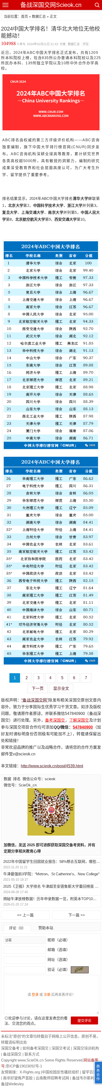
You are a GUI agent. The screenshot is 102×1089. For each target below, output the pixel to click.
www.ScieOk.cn (31, 1060)
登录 (35, 994)
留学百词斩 (91, 1072)
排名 (17, 779)
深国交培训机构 (86, 1048)
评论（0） (17, 928)
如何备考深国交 (36, 1048)
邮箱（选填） (58, 950)
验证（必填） (59, 969)
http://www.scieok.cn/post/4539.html (52, 766)
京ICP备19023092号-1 (24, 1066)
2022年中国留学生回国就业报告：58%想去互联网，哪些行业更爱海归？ (51, 861)
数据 (7, 779)
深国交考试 (60, 1048)
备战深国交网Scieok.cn (50, 4)
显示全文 (61, 688)
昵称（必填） (58, 940)
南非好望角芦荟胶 (18, 1078)
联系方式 (32, 1054)
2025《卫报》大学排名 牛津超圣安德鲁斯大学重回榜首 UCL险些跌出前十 (51, 886)
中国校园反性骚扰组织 (60, 1072)
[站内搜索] (97, 5)
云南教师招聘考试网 (52, 1078)
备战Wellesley (12, 1084)
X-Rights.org (30, 1072)
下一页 (38, 688)
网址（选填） (58, 959)
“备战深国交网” (34, 700)
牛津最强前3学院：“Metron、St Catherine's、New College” (51, 874)
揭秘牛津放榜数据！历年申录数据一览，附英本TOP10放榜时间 (51, 899)
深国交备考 (10, 1048)
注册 (47, 994)
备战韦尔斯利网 (85, 1078)
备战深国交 (12, 1054)
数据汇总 (39, 16)
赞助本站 (45, 928)
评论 (86, 44)
